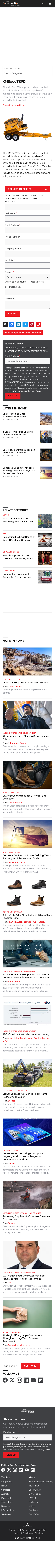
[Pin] (31, 324)
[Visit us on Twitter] (12, 1380)
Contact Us (14, 1530)
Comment (10, 299)
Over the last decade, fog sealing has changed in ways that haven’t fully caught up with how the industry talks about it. (26, 1229)
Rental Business (11, 552)
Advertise (26, 1530)
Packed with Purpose (19, 1345)
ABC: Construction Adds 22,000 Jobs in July (26, 1034)
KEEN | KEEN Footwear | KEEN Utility (26, 922)
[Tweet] (25, 324)
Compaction (9, 571)
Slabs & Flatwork (11, 852)
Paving (6, 515)
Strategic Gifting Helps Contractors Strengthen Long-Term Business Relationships (22, 1338)
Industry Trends (11, 1150)
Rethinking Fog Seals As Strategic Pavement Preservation (27, 1217)
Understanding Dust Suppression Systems (14, 415)
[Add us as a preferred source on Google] (38, 324)
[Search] (43, 3)
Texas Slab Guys (16, 862)
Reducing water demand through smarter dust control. (25, 691)
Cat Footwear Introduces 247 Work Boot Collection (19, 451)
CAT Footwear (15, 802)
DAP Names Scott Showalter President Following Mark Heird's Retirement (24, 1277)
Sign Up (12, 396)
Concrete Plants (11, 679)
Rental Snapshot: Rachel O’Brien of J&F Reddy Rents (18, 557)
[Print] (5, 324)
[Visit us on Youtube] (33, 1380)
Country (9, 272)
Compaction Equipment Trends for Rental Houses (17, 575)
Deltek (11, 1163)
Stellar (11, 1101)
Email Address (12, 225)
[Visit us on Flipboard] (40, 1380)
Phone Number (12, 237)
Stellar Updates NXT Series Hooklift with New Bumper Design (25, 1095)
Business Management (14, 1332)
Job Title (10, 260)
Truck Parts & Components (16, 1091)
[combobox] (27, 68)
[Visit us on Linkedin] (26, 1380)
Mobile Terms (16, 391)
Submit (12, 314)
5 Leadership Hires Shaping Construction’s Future (18, 433)
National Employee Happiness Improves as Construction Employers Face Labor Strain (26, 976)
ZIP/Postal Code (13, 287)
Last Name (11, 213)
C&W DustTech (15, 686)
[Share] (11, 324)
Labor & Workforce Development (19, 733)
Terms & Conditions (23, 1533)
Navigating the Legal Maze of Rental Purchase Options (19, 538)
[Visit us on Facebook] (5, 1380)
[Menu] (49, 3)
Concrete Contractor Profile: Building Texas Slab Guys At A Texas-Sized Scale (19, 470)
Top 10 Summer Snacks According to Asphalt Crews (18, 520)
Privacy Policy (34, 391)
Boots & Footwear (12, 793)
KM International (16, 105)
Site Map (39, 1533)
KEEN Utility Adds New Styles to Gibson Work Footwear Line (27, 916)
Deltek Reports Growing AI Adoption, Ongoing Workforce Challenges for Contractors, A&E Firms (23, 1156)
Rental (6, 533)
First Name (11, 202)
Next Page (30, 1366)
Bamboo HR (14, 981)
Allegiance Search (17, 743)
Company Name (13, 249)
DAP (10, 1282)
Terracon (12, 1223)
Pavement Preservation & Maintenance (22, 1213)
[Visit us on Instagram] (19, 1380)
